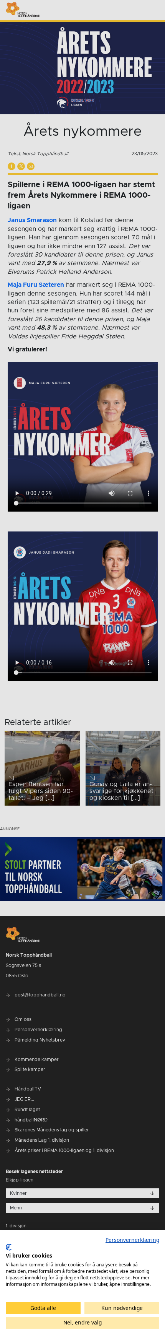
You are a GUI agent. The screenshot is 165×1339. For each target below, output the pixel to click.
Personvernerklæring (132, 1239)
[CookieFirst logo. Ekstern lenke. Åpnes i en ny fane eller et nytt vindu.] (9, 1247)
